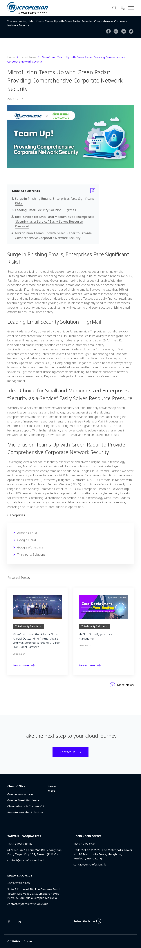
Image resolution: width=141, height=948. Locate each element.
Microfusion (24, 941)
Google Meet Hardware (23, 800)
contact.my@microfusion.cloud (27, 904)
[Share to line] (115, 31)
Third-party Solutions (31, 554)
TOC (53, 190)
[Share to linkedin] (123, 31)
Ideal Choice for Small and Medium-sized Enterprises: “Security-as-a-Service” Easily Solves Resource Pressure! (54, 221)
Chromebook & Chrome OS (25, 806)
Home (11, 57)
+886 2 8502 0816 (19, 844)
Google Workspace (30, 547)
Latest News (28, 57)
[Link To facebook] (9, 921)
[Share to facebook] (108, 31)
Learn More (52, 788)
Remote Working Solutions (25, 812)
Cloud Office (16, 786)
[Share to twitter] (131, 31)
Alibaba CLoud (27, 533)
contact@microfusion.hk (89, 864)
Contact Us (67, 752)
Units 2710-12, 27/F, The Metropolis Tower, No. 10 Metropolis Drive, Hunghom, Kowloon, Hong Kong (103, 854)
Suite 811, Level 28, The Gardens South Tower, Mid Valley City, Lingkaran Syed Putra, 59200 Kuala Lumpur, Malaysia (33, 893)
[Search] (114, 8)
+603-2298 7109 (18, 883)
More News (125, 685)
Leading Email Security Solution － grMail (45, 210)
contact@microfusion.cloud (25, 860)
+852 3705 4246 (84, 844)
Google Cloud (26, 540)
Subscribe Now (84, 921)
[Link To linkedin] (19, 921)
